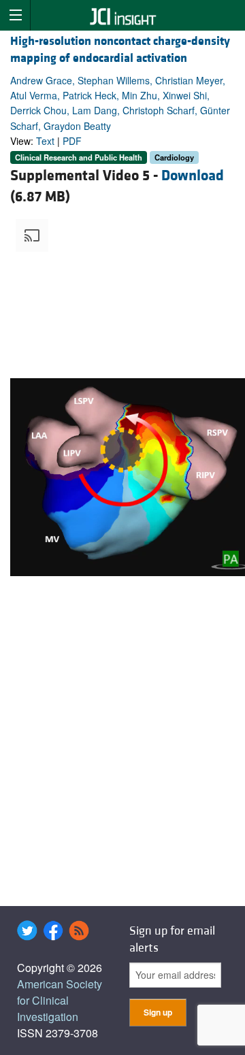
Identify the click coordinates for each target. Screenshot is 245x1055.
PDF (72, 141)
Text (45, 141)
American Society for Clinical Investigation (59, 1000)
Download (192, 176)
